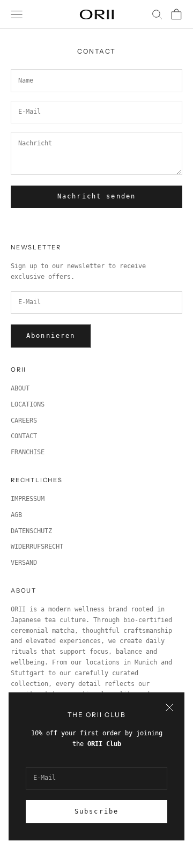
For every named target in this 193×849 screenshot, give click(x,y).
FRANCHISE (27, 452)
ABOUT (20, 388)
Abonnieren (51, 335)
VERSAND (24, 562)
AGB (16, 515)
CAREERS (24, 420)
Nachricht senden (96, 196)
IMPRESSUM (27, 499)
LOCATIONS (27, 404)
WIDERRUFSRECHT (37, 546)
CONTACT (24, 436)
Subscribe (96, 811)
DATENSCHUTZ (31, 531)
